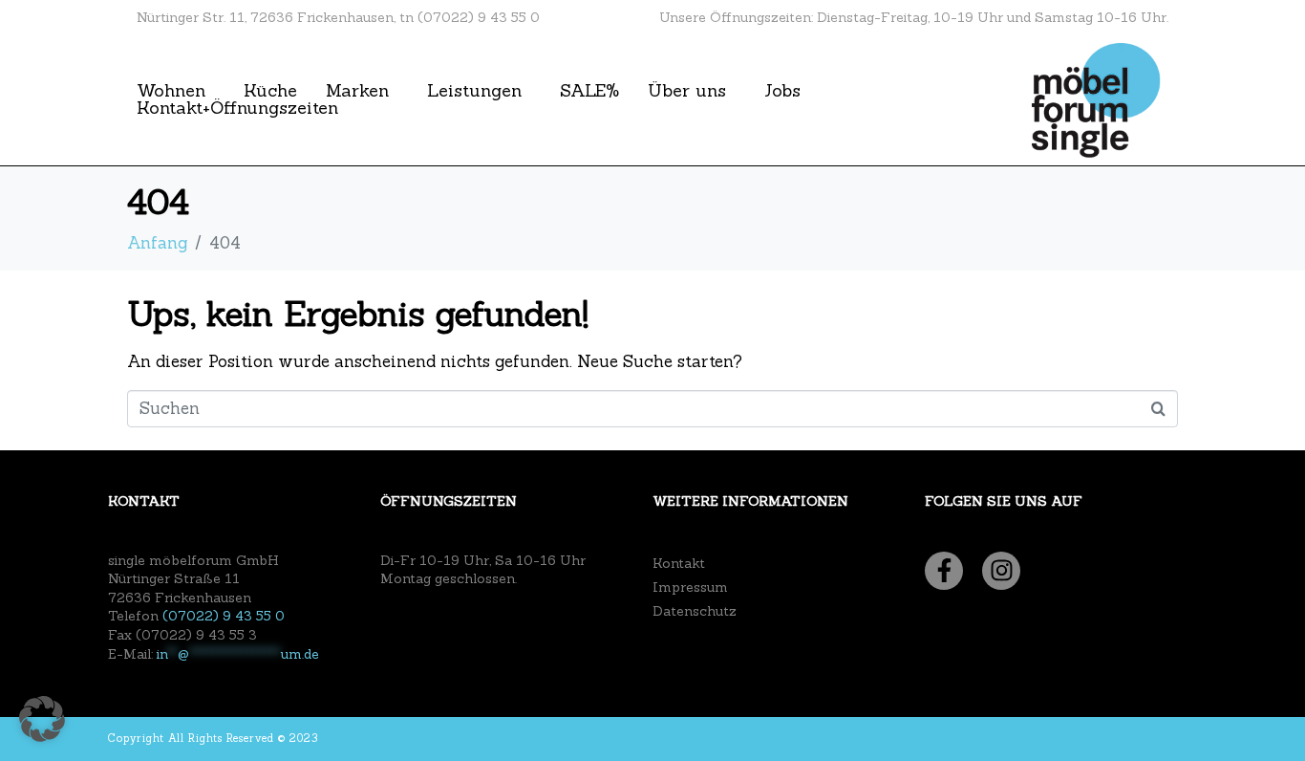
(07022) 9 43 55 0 (223, 615)
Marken (357, 90)
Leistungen (474, 90)
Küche (270, 90)
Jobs (782, 90)
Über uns (687, 90)
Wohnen (171, 90)
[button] (42, 719)
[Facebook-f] (944, 571)
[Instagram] (1001, 571)
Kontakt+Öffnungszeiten (237, 108)
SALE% (589, 90)
